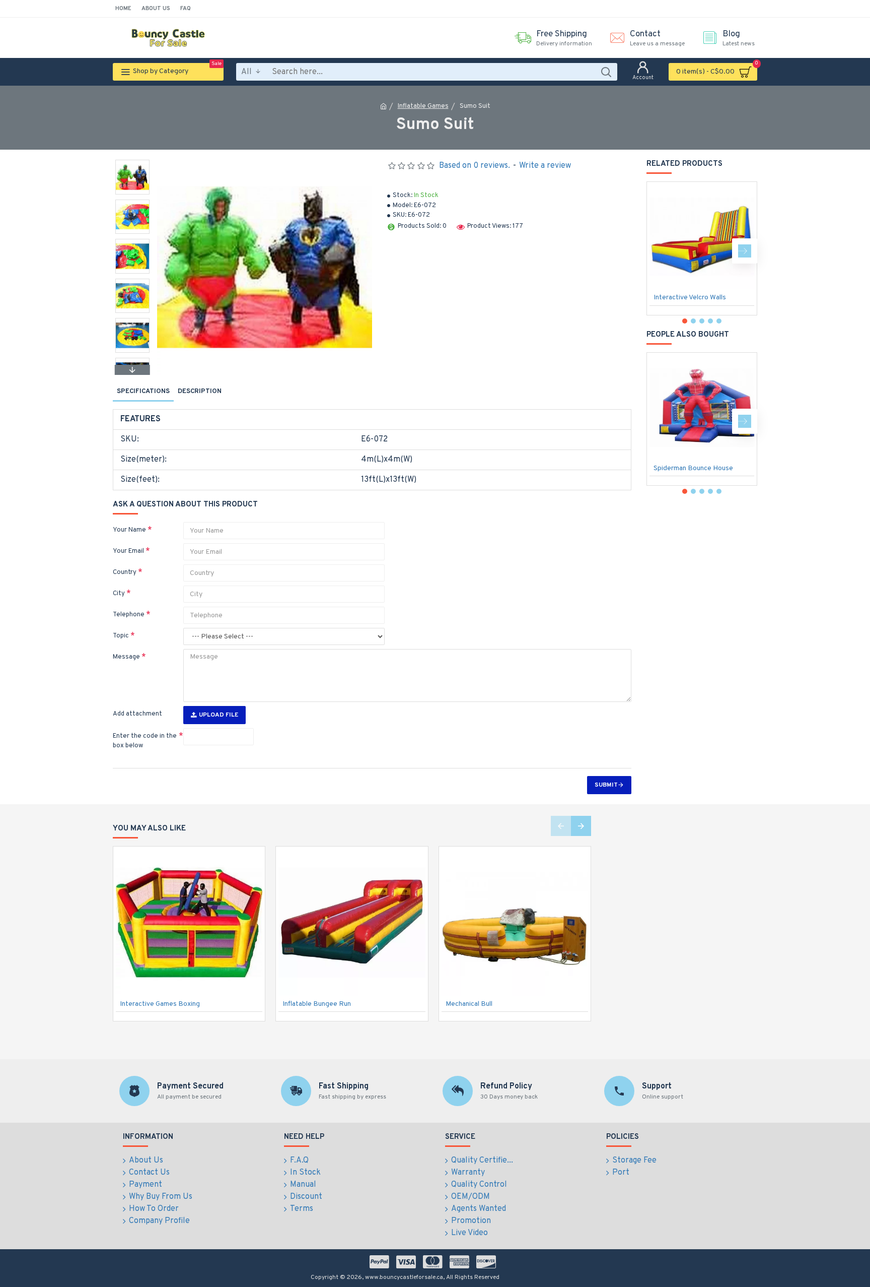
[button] (132, 162)
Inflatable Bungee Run (316, 1004)
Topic (121, 636)
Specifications (143, 392)
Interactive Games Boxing (160, 1004)
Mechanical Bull (469, 1004)
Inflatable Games (423, 106)
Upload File (218, 715)
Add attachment (137, 714)
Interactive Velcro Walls (690, 297)
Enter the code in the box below (145, 741)
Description (200, 392)
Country (124, 572)
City (119, 594)
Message (126, 657)
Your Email (128, 551)
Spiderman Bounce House (693, 468)
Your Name (129, 530)
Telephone (128, 615)
